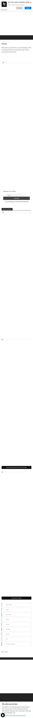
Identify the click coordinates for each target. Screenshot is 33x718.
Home (3, 41)
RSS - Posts (5, 652)
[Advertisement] (16, 17)
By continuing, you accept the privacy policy (17, 201)
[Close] (31, 703)
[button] (2, 37)
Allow (28, 8)
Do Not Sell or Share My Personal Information (14, 715)
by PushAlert (4, 9)
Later (19, 8)
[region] (16, 710)
